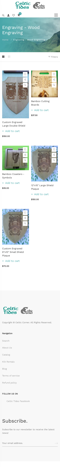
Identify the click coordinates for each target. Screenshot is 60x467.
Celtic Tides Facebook (18, 401)
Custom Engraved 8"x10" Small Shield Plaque (13, 252)
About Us (7, 347)
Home (5, 40)
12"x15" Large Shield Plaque (42, 187)
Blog (4, 368)
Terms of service (11, 375)
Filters (54, 57)
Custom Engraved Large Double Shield (13, 124)
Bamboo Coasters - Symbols (13, 176)
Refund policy (9, 382)
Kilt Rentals (8, 361)
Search (5, 340)
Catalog (6, 354)
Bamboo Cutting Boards (40, 103)
